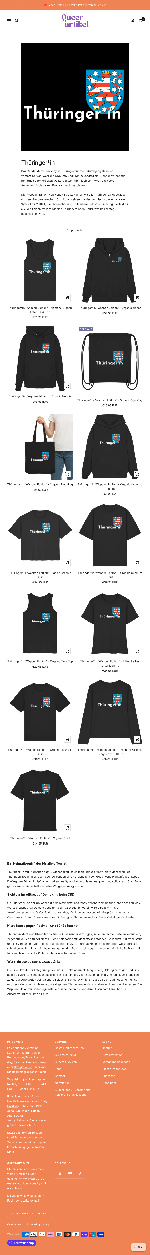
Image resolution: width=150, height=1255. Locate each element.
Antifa (11, 1115)
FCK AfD (40, 1084)
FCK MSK (33, 1089)
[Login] (132, 20)
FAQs (58, 1069)
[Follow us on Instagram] (60, 1173)
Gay (9, 1062)
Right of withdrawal (114, 1069)
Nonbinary (39, 1062)
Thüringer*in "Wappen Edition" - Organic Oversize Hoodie (110, 486)
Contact (60, 1076)
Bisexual (19, 1062)
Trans (29, 1057)
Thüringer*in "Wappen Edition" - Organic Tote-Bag (40, 484)
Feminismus (15, 1096)
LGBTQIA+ (14, 1052)
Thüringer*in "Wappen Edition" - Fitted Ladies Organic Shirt (110, 663)
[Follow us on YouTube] (70, 1173)
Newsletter (62, 1083)
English (42, 1213)
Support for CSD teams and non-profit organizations (73, 1092)
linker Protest (30, 1111)
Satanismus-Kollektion (21, 1142)
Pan (28, 1062)
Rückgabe (108, 1076)
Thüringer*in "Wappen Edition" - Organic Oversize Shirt (110, 575)
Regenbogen (15, 1057)
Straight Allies (23, 1067)
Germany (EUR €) (20, 1213)
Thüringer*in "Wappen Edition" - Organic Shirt (40, 838)
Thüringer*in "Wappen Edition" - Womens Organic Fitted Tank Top (40, 310)
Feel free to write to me (22, 1200)
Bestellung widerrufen (69, 1048)
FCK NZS (27, 1084)
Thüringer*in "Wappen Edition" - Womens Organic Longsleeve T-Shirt (110, 752)
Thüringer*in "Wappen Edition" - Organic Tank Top (40, 661)
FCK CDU (13, 1089)
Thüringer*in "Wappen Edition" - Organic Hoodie (40, 396)
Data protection (112, 1055)
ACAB (20, 1115)
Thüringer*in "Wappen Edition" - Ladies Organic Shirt (40, 575)
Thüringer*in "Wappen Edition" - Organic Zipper (110, 308)
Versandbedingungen (116, 1062)
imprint (107, 1048)
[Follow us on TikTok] (80, 1173)
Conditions (109, 1083)
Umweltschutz (25, 1125)
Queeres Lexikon (66, 1062)
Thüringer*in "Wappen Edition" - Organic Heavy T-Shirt (40, 752)
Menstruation (25, 1101)
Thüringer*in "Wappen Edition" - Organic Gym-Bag (110, 400)
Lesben (39, 1057)
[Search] (16, 20)
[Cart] (141, 20)
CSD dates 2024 (65, 1055)
